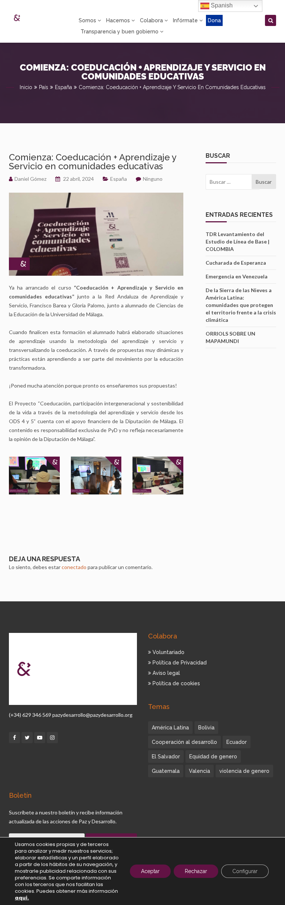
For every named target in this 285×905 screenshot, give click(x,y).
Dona (214, 20)
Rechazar (196, 871)
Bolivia (206, 728)
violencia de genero (244, 771)
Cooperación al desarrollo (184, 742)
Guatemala (166, 771)
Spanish (221, 5)
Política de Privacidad (179, 663)
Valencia (199, 771)
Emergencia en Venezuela (237, 276)
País (43, 87)
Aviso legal (165, 673)
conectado (74, 567)
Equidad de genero (213, 756)
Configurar (245, 871)
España (63, 87)
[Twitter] (27, 737)
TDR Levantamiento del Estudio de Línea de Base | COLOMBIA (237, 241)
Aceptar (150, 871)
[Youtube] (39, 737)
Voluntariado (167, 652)
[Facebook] (14, 737)
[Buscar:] (229, 182)
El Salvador (166, 756)
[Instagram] (52, 737)
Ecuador (236, 742)
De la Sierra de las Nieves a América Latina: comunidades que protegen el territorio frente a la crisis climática (241, 305)
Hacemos (118, 20)
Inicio (26, 87)
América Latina (170, 728)
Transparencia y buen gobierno (119, 32)
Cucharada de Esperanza (236, 262)
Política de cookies (175, 683)
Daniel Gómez (30, 179)
